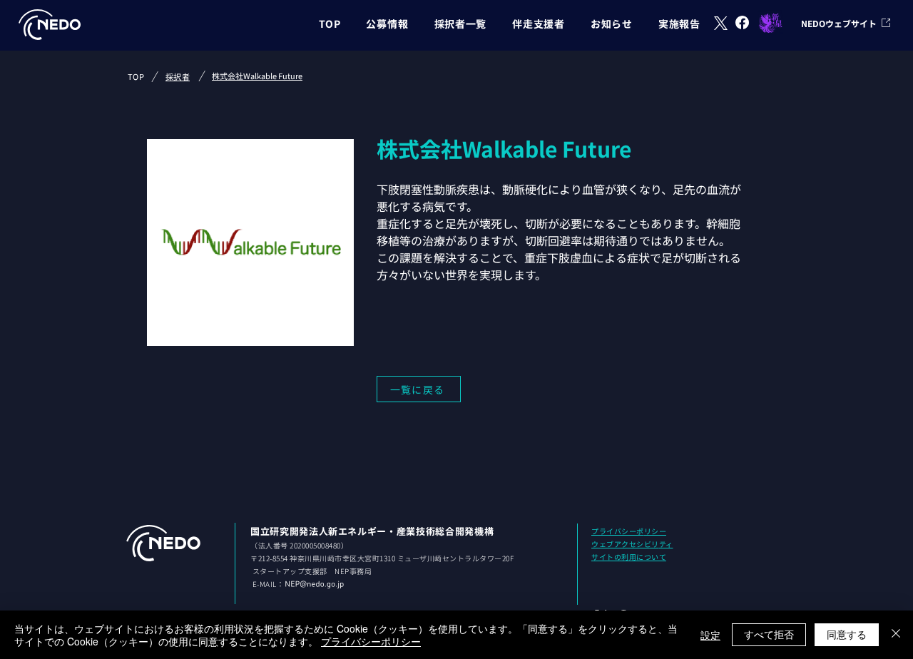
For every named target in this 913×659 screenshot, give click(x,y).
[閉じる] (895, 635)
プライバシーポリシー (371, 641)
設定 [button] (710, 635)
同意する (847, 634)
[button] (387, 24)
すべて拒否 (769, 634)
